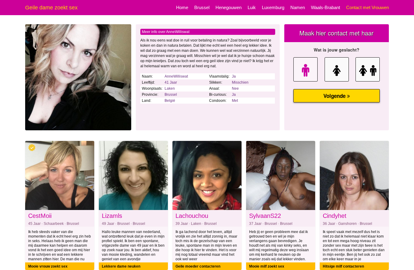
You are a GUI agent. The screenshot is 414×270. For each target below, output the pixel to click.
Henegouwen (228, 7)
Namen (297, 7)
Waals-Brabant (325, 7)
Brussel (201, 7)
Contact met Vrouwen (367, 7)
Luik (252, 7)
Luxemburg (273, 7)
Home (182, 7)
